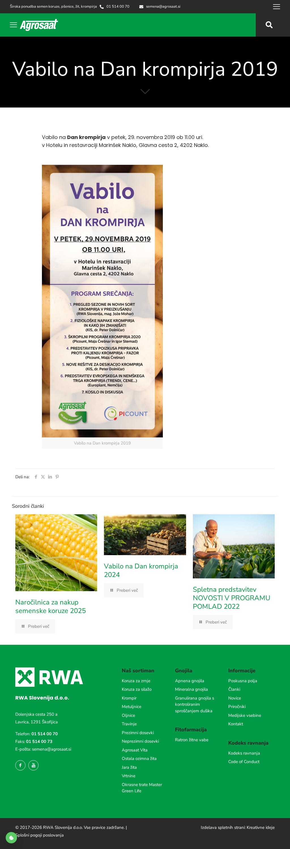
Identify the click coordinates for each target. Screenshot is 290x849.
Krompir (129, 698)
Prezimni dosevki (138, 733)
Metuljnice (131, 706)
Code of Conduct (243, 761)
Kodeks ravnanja (244, 753)
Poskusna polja (242, 681)
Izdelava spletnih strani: (223, 827)
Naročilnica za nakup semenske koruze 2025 (50, 606)
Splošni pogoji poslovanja (39, 835)
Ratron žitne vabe (191, 740)
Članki (234, 689)
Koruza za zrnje (136, 681)
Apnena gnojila (189, 681)
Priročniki (237, 706)
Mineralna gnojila (191, 689)
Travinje (129, 724)
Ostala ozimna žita (139, 758)
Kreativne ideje (261, 827)
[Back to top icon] (263, 837)
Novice (234, 698)
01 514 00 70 (44, 734)
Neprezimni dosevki (140, 741)
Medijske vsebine (244, 715)
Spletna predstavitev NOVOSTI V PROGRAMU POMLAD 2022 (231, 598)
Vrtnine (128, 776)
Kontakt (235, 724)
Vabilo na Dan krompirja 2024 (141, 570)
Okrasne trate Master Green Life (142, 788)
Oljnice (128, 715)
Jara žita (129, 767)
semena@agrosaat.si (51, 749)
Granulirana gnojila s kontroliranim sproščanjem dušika (194, 704)
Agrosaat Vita (135, 750)
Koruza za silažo (137, 689)
